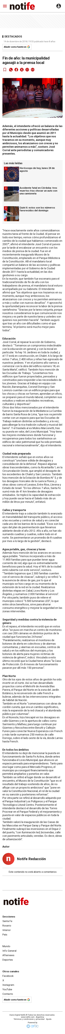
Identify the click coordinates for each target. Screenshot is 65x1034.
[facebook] (16, 69)
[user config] (58, 6)
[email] (27, 69)
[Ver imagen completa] (59, 81)
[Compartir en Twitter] (22, 69)
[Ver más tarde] (4, 69)
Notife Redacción (31, 859)
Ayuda (48, 1019)
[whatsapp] (11, 69)
